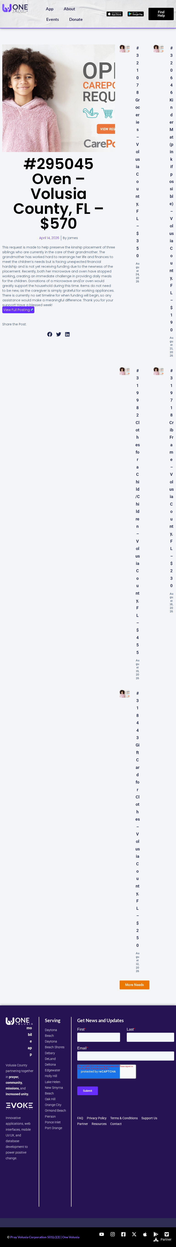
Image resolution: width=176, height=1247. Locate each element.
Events (52, 19)
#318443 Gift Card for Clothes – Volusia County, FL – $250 (137, 819)
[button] (49, 334)
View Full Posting (16, 310)
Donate (76, 19)
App (49, 8)
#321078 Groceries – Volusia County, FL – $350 (137, 152)
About (69, 8)
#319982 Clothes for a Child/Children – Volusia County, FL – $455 (137, 511)
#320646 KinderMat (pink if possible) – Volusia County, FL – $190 (171, 189)
